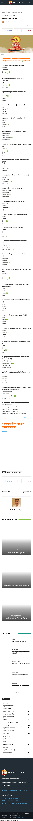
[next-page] (6, 624)
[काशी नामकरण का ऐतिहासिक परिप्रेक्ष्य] (16, 604)
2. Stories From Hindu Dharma (11, 801)
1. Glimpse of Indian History (10, 798)
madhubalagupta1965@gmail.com (19, 782)
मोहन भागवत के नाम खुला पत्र (16, 552)
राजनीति (16, 550)
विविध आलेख (14, 683)
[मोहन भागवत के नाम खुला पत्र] (16, 538)
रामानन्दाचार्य (4, 431)
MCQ (20, 472)
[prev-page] (3, 624)
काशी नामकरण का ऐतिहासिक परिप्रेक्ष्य (16, 618)
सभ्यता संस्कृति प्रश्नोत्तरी (17, 12)
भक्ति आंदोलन (14, 472)
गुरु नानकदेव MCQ (27, 492)
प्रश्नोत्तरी (8, 12)
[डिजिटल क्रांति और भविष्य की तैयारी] (6, 684)
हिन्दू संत (8, 472)
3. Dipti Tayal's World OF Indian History (14, 803)
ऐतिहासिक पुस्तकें (15, 672)
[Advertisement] (16, 452)
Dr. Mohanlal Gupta (12, 22)
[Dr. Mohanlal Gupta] (3, 22)
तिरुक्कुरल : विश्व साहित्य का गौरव (20, 675)
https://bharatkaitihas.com (16, 512)
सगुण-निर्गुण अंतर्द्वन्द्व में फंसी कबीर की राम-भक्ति (17, 585)
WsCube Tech (20, 817)
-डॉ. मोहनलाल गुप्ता (27, 418)
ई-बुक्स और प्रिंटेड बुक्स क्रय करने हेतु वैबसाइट (15, 790)
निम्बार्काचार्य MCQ (6, 492)
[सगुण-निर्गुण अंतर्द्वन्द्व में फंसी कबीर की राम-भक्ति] (16, 571)
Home (3, 12)
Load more (16, 692)
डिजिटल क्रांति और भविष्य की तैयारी (20, 686)
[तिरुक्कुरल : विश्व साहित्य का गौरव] (6, 673)
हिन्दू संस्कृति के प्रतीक (16, 615)
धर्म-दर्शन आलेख (16, 583)
